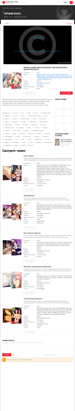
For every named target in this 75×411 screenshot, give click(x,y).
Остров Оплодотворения (33, 299)
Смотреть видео (29, 190)
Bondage (39, 133)
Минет (53, 74)
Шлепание (45, 136)
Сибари (48, 74)
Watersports (33, 121)
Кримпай (69, 76)
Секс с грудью (17, 130)
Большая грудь (47, 79)
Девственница (53, 77)
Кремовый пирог (46, 113)
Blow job (31, 145)
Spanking (47, 133)
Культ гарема (29, 156)
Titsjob (31, 142)
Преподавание (29, 196)
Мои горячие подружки (32, 233)
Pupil (23, 139)
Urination (37, 136)
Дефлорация (35, 124)
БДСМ (43, 74)
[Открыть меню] (71, 2)
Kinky (14, 133)
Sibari (23, 116)
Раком (34, 118)
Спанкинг (7, 133)
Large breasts (38, 139)
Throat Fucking (8, 124)
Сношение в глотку (9, 127)
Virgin (29, 139)
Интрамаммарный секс (38, 130)
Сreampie (45, 127)
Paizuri (17, 124)
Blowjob (31, 133)
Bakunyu (24, 121)
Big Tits (16, 116)
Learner (39, 142)
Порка (57, 74)
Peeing (29, 127)
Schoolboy (22, 133)
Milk (23, 113)
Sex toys (36, 113)
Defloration (16, 142)
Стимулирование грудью (35, 116)
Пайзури (40, 79)
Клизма (62, 74)
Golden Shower (27, 136)
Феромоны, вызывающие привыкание (37, 267)
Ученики (57, 76)
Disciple (7, 121)
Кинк (24, 142)
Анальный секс (8, 139)
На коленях (21, 127)
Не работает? (69, 23)
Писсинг (15, 118)
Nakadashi (15, 121)
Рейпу (16, 145)
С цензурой (40, 85)
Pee (17, 139)
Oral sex (7, 118)
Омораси (60, 77)
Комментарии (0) (29, 93)
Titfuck (48, 139)
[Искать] (59, 2)
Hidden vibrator (43, 121)
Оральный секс (48, 142)
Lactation (37, 127)
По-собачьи (63, 76)
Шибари (26, 130)
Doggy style (43, 118)
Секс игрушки (50, 76)
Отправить (7, 354)
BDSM (29, 113)
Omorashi (7, 142)
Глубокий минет (9, 136)
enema (18, 136)
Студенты (7, 130)
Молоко (12, 8)
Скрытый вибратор (43, 77)
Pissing (43, 124)
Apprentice (7, 116)
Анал (66, 74)
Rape (46, 116)
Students (25, 124)
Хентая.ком (5, 8)
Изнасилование (41, 76)
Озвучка (42, 83)
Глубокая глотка (67, 77)
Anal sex (15, 113)
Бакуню (23, 145)
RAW (38, 83)
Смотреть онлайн (66, 93)
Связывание (8, 145)
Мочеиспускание (25, 118)
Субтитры (47, 83)
